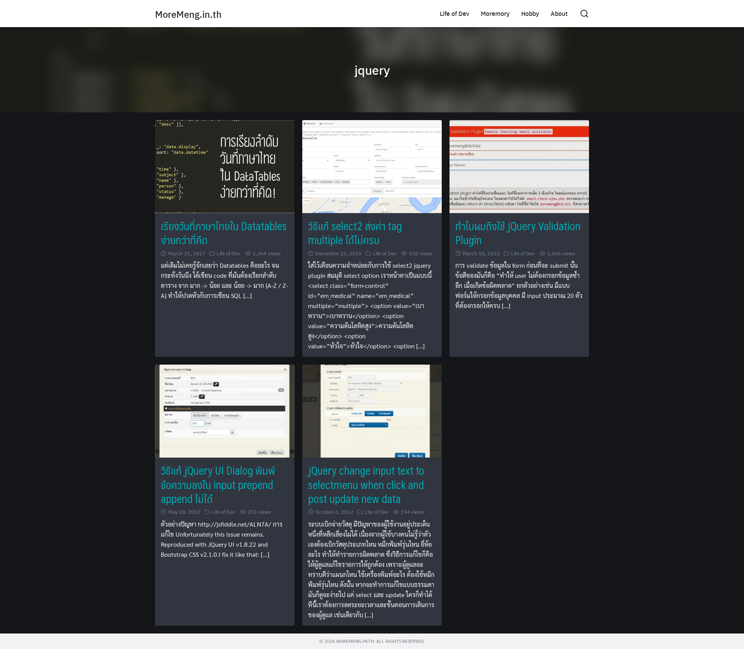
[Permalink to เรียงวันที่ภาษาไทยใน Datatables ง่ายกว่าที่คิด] (224, 166)
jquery (372, 70)
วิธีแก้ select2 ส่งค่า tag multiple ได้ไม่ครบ (355, 233)
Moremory (495, 13)
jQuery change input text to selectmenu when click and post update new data (366, 484)
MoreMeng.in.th (188, 14)
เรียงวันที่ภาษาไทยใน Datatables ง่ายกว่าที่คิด (224, 233)
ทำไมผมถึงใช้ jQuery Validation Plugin (517, 233)
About (559, 13)
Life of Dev (454, 13)
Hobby (530, 13)
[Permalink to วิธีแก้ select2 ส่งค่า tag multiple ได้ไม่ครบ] (372, 166)
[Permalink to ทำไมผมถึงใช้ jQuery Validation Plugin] (519, 166)
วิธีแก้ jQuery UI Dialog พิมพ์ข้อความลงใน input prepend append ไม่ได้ (218, 484)
